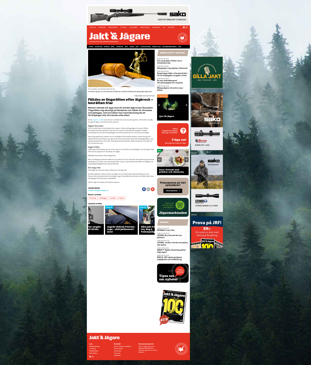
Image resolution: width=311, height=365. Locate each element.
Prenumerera (112, 27)
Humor (106, 47)
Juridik (112, 198)
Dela (144, 189)
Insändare (102, 27)
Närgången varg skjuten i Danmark (172, 68)
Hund (132, 47)
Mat (137, 47)
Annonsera (156, 27)
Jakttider (171, 27)
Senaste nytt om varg (172, 53)
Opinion (119, 47)
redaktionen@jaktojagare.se (98, 190)
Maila (153, 189)
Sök (179, 47)
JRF (164, 27)
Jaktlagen (103, 198)
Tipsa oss (93, 27)
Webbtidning (93, 351)
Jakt (126, 47)
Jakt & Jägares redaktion (122, 346)
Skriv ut (148, 189)
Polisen (121, 198)
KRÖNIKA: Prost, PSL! (166, 230)
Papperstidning (94, 346)
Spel (113, 47)
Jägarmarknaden (169, 47)
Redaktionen (144, 27)
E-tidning (123, 27)
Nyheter (98, 47)
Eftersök (92, 198)
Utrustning (145, 47)
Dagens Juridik (98, 120)
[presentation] (91, 217)
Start (91, 47)
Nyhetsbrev (134, 27)
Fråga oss (156, 47)
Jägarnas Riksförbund (145, 348)
